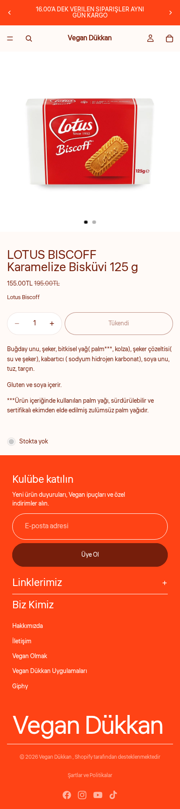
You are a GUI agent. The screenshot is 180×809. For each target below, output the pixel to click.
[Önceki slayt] (9, 12)
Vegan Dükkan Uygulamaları (49, 671)
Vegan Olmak (29, 656)
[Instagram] (82, 795)
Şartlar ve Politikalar (90, 775)
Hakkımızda (27, 626)
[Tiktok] (113, 795)
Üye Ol (90, 555)
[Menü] (10, 38)
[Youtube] (98, 795)
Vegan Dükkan (56, 757)
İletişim (21, 641)
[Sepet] (169, 38)
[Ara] (28, 38)
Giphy (20, 686)
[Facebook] (67, 795)
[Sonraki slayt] (170, 12)
